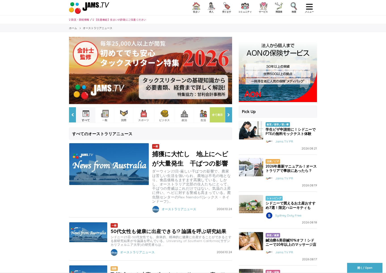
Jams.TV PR (284, 141)
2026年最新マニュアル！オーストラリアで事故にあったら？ (291, 168)
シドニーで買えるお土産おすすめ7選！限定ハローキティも (291, 205)
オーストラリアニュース (179, 209)
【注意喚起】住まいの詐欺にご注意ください (120, 19)
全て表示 (217, 114)
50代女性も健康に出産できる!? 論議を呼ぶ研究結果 (168, 231)
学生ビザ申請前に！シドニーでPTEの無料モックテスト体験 (291, 131)
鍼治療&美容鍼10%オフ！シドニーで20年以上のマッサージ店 (291, 242)
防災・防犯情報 (80, 19)
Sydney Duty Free (288, 215)
